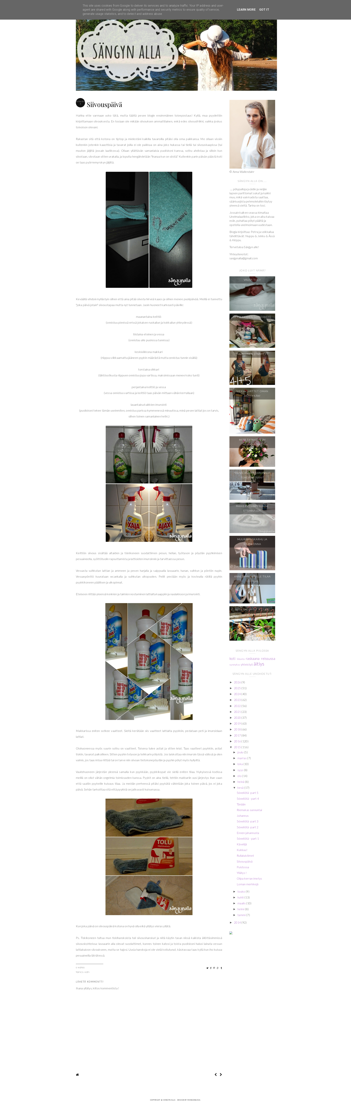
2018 (237, 729)
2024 (237, 694)
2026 (237, 682)
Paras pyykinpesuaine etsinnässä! (252, 508)
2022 (237, 706)
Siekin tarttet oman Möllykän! (252, 393)
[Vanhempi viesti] (221, 1075)
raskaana (252, 658)
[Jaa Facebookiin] (211, 968)
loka (240, 764)
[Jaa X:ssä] (207, 968)
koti (87, 972)
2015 (237, 747)
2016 (237, 741)
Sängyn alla (169, 1100)
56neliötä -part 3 (247, 821)
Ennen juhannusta (248, 832)
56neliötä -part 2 (247, 827)
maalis (241, 903)
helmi (241, 909)
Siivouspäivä (245, 861)
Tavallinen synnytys (252, 353)
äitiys (259, 663)
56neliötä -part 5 (247, 792)
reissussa (268, 658)
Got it (264, 9)
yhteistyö (247, 664)
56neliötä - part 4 (248, 798)
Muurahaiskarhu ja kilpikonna (252, 541)
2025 (237, 688)
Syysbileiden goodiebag (252, 316)
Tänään (241, 804)
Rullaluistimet (245, 855)
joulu (240, 752)
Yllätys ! (242, 872)
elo (239, 776)
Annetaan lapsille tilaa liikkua (252, 579)
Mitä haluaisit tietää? (252, 609)
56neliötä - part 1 (248, 838)
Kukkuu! (242, 850)
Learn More (246, 9)
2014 (237, 922)
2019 (237, 723)
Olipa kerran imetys (249, 878)
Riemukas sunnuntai (249, 810)
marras (242, 758)
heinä (241, 781)
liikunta (241, 658)
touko (241, 891)
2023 (237, 699)
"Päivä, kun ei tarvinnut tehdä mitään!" (252, 475)
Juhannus (243, 815)
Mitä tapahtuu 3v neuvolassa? (252, 442)
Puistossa (243, 867)
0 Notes (80, 967)
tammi (241, 915)
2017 (237, 735)
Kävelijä (242, 844)
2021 (237, 711)
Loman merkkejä (247, 884)
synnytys (234, 664)
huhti (240, 897)
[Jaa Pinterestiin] (214, 968)
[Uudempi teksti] (215, 1075)
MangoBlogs (193, 1100)
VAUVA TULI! (252, 279)
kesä (240, 787)
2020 (237, 717)
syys (240, 770)
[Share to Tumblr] (221, 968)
